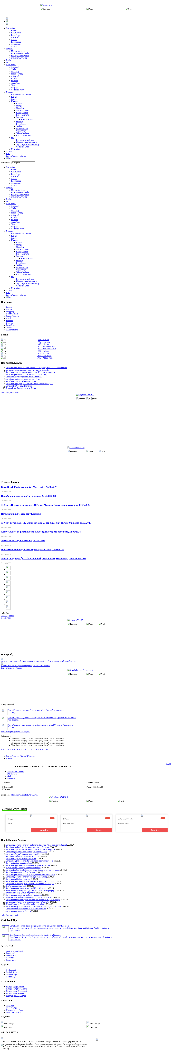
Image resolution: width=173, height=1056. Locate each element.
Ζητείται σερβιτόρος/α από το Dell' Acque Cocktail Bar (28, 865)
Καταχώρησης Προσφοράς (17, 991)
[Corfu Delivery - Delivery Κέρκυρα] (2, 1039)
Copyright (10, 1005)
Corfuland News (17, 229)
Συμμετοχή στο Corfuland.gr (27, 283)
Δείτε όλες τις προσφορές (11, 668)
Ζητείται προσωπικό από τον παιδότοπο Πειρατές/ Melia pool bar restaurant (36, 368)
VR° (8, 293)
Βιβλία (14, 217)
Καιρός (14, 236)
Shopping (20, 247)
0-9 (47, 749)
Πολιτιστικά (16, 172)
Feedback (11, 778)
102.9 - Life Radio (44, 355)
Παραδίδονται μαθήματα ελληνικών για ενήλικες (25, 904)
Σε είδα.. (9, 201)
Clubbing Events (7, 615)
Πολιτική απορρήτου (14, 1010)
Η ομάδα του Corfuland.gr (26, 281)
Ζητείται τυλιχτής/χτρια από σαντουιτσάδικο (24, 377)
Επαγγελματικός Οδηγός (21, 233)
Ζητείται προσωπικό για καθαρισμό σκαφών (24, 895)
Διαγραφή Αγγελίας (19, 197)
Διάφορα (14, 226)
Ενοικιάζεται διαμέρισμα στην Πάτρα (21, 388)
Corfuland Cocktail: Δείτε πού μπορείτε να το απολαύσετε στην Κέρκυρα (39, 926)
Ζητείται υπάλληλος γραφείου (18, 879)
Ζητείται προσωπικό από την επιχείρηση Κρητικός (26, 877)
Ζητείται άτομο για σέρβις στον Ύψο (21, 381)
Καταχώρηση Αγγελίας (20, 192)
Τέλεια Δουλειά (22, 272)
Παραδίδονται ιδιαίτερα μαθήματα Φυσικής (23, 868)
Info (12, 277)
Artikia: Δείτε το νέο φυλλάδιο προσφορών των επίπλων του (25, 666)
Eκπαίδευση (21, 263)
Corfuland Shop (22, 286)
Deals (8, 199)
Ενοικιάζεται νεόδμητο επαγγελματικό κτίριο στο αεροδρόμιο (31, 890)
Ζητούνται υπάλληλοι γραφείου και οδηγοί (23, 379)
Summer (19, 256)
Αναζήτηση (10, 758)
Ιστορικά (14, 220)
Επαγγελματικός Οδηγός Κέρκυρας (20, 756)
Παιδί (8, 318)
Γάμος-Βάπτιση (22, 254)
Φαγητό (19, 245)
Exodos (19, 242)
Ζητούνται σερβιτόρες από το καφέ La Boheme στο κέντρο (30, 884)
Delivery (19, 261)
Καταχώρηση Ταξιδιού (15, 993)
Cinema (14, 178)
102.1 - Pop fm (43, 353)
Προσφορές (16, 181)
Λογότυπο (10, 958)
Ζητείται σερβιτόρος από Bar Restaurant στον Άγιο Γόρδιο (29, 383)
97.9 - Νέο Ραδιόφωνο (47, 349)
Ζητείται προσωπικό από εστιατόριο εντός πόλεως (26, 374)
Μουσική (15, 210)
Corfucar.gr (10, 977)
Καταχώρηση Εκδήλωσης (16, 989)
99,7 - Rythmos (44, 351)
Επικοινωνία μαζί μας (25, 279)
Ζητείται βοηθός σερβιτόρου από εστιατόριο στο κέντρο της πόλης (33, 870)
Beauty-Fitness (22, 251)
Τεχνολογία (15, 222)
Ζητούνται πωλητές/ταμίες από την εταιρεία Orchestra (27, 370)
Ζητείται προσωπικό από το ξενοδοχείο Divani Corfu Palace (30, 874)
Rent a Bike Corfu (23, 274)
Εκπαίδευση (16, 174)
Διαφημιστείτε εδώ (13, 1012)
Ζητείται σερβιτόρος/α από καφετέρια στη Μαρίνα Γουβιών (30, 881)
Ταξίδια (19, 265)
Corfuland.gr (11, 970)
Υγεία (13, 208)
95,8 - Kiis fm (43, 344)
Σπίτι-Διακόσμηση (23, 249)
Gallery (10, 776)
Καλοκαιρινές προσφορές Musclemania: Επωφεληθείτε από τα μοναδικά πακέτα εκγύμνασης (38, 661)
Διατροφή (15, 206)
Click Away (21, 270)
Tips (13, 224)
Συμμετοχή (10, 953)
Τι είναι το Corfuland (14, 951)
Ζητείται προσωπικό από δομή (18, 911)
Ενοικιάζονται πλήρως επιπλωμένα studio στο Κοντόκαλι (29, 897)
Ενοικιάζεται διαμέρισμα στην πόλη (21, 893)
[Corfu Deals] (97, 1040)
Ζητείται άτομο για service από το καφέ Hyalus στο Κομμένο (30, 372)
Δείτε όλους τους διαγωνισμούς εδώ (15, 732)
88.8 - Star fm (43, 340)
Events (14, 169)
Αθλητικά (15, 176)
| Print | (168, 764)
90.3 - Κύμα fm (44, 342)
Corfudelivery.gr (12, 972)
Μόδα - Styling (17, 213)
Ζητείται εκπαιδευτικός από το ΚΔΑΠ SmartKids (26, 909)
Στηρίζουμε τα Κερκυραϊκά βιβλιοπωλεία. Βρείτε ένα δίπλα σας (35, 935)
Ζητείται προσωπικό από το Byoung (20, 872)
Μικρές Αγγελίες (18, 190)
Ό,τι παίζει (10, 167)
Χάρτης (14, 238)
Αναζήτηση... (6, 163)
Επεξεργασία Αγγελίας (20, 194)
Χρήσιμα (9, 231)
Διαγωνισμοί (16, 183)
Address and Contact (15, 771)
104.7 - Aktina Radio (45, 358)
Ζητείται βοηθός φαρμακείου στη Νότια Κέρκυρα (26, 888)
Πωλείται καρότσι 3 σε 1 (16, 886)
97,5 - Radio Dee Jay (46, 346)
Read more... (11, 204)
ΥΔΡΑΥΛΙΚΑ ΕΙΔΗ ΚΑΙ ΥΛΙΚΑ (24, 795)
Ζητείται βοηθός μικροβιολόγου (19, 386)
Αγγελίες (9, 188)
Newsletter (15, 288)
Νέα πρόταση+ (22, 267)
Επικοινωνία (11, 960)
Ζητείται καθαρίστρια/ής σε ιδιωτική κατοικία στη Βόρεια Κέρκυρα (33, 900)
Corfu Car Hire (27, 258)
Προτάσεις (15, 240)
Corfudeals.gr (11, 974)
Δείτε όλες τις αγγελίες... (11, 392)
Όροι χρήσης (11, 1008)
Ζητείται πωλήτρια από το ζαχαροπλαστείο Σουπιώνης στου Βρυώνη (33, 906)
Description (12, 774)
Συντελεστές (11, 955)
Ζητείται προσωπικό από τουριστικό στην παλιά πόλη (27, 902)
